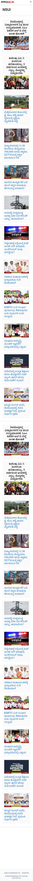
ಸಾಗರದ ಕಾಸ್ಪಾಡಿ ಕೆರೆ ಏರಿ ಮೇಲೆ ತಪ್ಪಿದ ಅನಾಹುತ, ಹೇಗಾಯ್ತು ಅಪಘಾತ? (16, 186)
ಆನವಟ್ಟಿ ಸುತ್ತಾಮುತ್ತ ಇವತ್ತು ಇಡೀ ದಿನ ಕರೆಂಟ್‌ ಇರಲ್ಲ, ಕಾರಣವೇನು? (16, 216)
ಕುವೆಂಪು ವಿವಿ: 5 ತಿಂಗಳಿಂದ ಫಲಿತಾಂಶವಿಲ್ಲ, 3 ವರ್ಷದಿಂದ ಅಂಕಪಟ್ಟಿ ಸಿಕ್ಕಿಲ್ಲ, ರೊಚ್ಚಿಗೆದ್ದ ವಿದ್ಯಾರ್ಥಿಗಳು (16, 66)
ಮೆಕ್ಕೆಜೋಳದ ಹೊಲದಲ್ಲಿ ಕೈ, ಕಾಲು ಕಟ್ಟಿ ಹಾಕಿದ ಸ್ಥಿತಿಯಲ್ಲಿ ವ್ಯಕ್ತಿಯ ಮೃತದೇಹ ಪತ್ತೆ (15, 117)
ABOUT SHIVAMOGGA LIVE (12, 873)
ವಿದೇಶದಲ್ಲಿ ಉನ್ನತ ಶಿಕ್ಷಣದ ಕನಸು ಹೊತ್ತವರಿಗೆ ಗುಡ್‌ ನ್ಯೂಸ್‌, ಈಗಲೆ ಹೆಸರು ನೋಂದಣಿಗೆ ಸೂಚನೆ (16, 376)
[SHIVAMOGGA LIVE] (7, 2)
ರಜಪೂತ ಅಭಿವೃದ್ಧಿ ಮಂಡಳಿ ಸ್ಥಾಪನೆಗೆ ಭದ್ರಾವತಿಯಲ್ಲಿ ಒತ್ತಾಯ (15, 344)
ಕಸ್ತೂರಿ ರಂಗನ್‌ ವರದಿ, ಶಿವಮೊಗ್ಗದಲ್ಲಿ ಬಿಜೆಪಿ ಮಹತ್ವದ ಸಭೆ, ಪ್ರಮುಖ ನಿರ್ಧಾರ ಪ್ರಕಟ (15, 409)
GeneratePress (16, 878)
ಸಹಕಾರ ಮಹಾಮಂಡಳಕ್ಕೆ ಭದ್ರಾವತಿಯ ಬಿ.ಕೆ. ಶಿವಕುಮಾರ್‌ (16, 280)
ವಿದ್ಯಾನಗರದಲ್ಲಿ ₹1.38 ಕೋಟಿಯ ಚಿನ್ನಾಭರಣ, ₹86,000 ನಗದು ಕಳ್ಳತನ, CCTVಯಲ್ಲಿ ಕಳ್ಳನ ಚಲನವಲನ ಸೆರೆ (15, 152)
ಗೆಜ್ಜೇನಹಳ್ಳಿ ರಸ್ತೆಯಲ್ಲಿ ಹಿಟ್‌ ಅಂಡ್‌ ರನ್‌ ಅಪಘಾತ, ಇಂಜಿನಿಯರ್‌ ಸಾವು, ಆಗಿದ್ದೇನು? (16, 248)
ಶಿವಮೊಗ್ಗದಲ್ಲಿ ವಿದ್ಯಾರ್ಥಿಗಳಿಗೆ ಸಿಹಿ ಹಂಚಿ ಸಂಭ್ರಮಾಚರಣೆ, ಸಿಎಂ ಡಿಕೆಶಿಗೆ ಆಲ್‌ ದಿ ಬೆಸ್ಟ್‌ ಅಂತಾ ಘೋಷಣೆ (16, 28)
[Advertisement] (16, 848)
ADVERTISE (25, 873)
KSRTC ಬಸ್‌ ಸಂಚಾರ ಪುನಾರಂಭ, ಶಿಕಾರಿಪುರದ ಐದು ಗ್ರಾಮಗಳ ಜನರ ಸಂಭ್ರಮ (15, 312)
